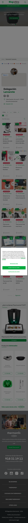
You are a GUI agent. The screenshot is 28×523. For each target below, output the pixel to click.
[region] (14, 261)
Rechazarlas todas (14, 263)
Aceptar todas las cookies (14, 267)
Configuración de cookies (14, 271)
